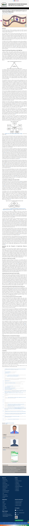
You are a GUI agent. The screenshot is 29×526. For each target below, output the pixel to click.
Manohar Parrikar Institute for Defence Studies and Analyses (17, 4)
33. (3, 411)
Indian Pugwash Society (19, 520)
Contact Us (4, 482)
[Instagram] (1, 20)
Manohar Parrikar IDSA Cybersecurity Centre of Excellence (7, 516)
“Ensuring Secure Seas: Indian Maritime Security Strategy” (14, 133)
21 (18, 195)
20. (3, 392)
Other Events (17, 487)
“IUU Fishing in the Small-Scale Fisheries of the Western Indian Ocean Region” (12, 416)
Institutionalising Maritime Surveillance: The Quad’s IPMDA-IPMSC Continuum (13, 466)
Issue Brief (9, 13)
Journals (4, 505)
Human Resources (5, 487)
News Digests (4, 506)
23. (3, 397)
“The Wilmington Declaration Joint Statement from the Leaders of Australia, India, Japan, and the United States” (15, 411)
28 (19, 234)
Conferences (17, 482)
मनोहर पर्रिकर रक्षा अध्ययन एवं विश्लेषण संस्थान (16, 5)
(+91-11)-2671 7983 (21, 510)
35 (5, 318)
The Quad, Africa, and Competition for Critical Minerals (10, 470)
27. (3, 402)
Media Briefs (17, 489)
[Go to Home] (28, 521)
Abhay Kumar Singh (6, 447)
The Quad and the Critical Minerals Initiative (9, 472)
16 (5, 164)
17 (10, 167)
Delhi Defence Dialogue (19, 502)
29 (9, 239)
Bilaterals (17, 479)
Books (3, 502)
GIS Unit (4, 497)
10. (3, 380)
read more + (4, 437)
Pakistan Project (5, 512)
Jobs (3, 493)
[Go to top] (28, 522)
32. (3, 410)
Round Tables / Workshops (19, 486)
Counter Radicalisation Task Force (7, 514)
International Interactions (6, 490)
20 (4, 185)
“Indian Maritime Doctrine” (7, 380)
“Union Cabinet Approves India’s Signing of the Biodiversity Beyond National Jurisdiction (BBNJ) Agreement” (15, 413)
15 (19, 158)
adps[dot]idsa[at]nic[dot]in (21, 512)
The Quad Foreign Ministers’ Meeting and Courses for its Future (11, 469)
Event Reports (17, 483)
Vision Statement (5, 494)
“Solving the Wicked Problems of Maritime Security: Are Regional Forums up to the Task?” (17, 397)
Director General (5, 483)
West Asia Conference (18, 505)
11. (3, 381)
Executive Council (5, 486)
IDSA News (4, 489)
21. (3, 394)
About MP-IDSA (5, 479)
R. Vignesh (4, 434)
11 (10, 117)
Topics (3, 509)
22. (3, 396)
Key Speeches (17, 490)
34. (3, 413)
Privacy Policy (14, 523)
